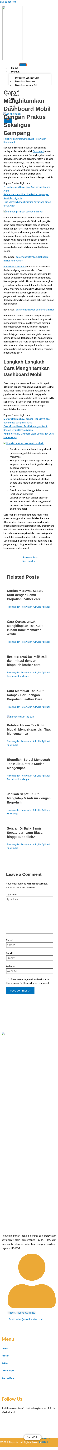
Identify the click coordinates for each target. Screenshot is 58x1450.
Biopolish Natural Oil (26, 85)
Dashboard (38, 151)
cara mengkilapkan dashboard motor (35, 309)
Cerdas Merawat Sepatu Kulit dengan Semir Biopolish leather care (25, 595)
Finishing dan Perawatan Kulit (19, 139)
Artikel (5, 1363)
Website (10, 966)
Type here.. (12, 894)
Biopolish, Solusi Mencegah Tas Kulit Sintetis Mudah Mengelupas (28, 764)
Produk (15, 71)
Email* (9, 953)
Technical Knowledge (18, 676)
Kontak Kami (14, 104)
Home (14, 68)
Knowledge (12, 745)
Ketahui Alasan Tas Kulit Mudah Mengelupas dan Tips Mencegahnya (29, 729)
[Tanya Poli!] (47, 1440)
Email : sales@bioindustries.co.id (26, 1319)
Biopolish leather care (15, 266)
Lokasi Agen (14, 97)
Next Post (29, 561)
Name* (9, 940)
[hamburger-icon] (23, 64)
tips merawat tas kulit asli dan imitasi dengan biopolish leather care (27, 661)
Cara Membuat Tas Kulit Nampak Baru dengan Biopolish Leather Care (25, 695)
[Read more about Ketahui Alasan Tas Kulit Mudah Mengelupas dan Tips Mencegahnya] (20, 716)
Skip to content (8, 1)
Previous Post (29, 557)
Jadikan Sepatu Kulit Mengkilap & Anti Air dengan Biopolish (29, 798)
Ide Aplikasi (44, 607)
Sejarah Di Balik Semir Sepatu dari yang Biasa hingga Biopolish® (24, 833)
